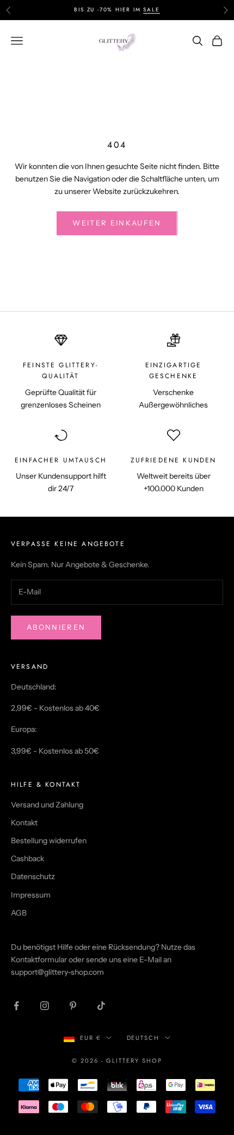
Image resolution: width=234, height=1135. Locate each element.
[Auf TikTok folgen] (101, 1005)
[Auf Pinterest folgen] (72, 1005)
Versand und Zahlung (47, 805)
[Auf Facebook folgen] (16, 1005)
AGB (19, 913)
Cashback (27, 858)
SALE (151, 9)
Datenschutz (33, 876)
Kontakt (24, 822)
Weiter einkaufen (116, 222)
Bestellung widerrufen (49, 840)
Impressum (31, 895)
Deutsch (143, 1037)
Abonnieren (56, 627)
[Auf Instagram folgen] (44, 1005)
